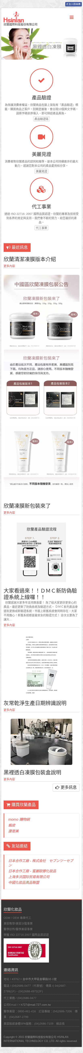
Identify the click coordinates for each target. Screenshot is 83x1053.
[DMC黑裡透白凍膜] (41, 30)
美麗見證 (41, 154)
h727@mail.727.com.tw (36, 1004)
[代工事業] (41, 189)
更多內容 (9, 266)
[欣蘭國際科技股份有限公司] (14, 15)
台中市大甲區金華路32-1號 (40, 979)
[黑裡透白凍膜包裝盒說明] (41, 720)
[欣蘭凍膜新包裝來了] (41, 276)
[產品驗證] (41, 80)
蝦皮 (11, 825)
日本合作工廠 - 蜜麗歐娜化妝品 (32, 871)
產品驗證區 (41, 118)
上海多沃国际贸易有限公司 (28, 877)
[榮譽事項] (41, 137)
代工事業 (41, 206)
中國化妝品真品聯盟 (23, 883)
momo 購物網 (19, 819)
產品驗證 (41, 97)
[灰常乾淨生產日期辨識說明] (41, 636)
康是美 (13, 831)
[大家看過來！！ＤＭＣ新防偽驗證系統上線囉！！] (41, 523)
